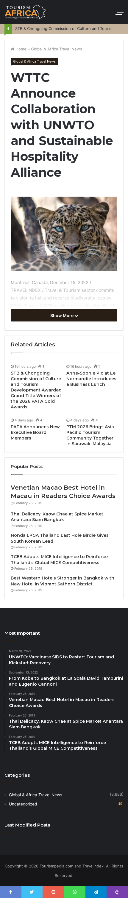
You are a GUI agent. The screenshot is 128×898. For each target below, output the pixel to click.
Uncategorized (23, 804)
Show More (62, 315)
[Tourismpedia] (25, 11)
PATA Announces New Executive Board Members (35, 432)
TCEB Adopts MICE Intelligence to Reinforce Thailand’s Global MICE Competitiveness (59, 559)
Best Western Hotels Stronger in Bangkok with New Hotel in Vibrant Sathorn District (62, 581)
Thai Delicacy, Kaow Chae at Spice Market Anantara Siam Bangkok (57, 517)
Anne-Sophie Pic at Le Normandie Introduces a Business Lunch (91, 378)
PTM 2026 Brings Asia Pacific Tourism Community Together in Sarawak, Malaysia (90, 435)
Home (20, 49)
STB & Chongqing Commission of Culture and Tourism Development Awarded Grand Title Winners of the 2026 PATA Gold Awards (36, 390)
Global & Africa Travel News (56, 49)
